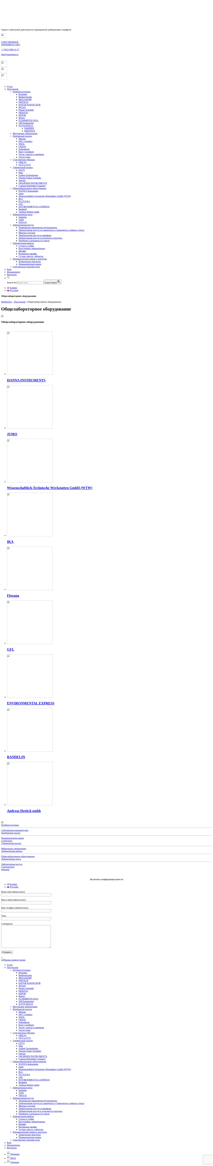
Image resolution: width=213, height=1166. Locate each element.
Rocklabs (23, 94)
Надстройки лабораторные (32, 248)
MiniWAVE (29, 131)
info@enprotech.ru (9, 54)
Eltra (21, 172)
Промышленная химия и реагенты (30, 259)
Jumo (21, 193)
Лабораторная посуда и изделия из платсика (40, 238)
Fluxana (13, 595)
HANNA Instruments (28, 191)
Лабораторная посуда (23, 225)
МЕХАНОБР (25, 99)
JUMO (12, 434)
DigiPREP (29, 128)
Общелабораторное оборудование (29, 188)
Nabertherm (24, 149)
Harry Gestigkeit (26, 152)
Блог (9, 269)
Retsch (22, 118)
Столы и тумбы (26, 246)
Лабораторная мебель (23, 243)
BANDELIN (16, 757)
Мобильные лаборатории (13, 848)
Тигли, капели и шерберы (31, 154)
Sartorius (23, 217)
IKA (21, 199)
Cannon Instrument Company (32, 186)
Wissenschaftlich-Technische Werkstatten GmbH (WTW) (49, 488)
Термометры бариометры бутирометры (38, 227)
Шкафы (22, 251)
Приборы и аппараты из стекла (34, 240)
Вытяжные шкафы (28, 253)
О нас (10, 86)
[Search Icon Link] (8, 278)
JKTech (22, 107)
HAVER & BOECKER (30, 105)
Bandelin (23, 209)
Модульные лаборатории (25, 133)
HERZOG (23, 112)
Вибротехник (25, 97)
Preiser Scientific (26, 110)
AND (21, 219)
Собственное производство (26, 267)
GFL (21, 204)
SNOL (22, 144)
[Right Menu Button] (13, 960)
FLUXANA (24, 201)
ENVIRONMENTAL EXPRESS (34, 206)
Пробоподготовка (21, 91)
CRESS (22, 146)
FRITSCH (23, 102)
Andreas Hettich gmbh (29, 212)
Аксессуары (24, 157)
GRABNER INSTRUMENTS (33, 183)
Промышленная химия (30, 264)
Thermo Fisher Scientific (30, 178)
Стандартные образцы (24, 159)
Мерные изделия (27, 233)
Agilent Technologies (28, 175)
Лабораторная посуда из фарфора (35, 235)
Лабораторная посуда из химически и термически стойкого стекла (51, 230)
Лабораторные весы (22, 214)
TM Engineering (26, 123)
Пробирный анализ (22, 136)
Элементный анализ (23, 167)
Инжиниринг (13, 272)
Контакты (12, 274)
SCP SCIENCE (26, 125)
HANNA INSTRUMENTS (26, 380)
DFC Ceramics (25, 141)
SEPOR (22, 115)
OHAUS (23, 222)
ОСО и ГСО (25, 165)
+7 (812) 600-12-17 (10, 49)
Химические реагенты (30, 261)
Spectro (22, 180)
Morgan (22, 138)
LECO (22, 170)
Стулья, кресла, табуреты (31, 256)
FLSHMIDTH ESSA (28, 120)
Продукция (12, 89)
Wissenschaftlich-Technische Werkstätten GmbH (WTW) (45, 196)
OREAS (22, 162)
